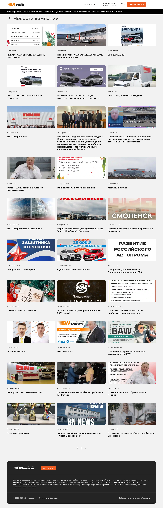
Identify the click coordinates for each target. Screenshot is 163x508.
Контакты (118, 12)
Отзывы (96, 12)
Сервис (47, 12)
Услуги (68, 12)
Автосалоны (48, 468)
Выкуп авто (57, 12)
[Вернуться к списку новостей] (9, 18)
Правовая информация (48, 498)
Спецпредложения (81, 12)
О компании (107, 12)
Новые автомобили (33, 12)
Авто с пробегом (14, 12)
